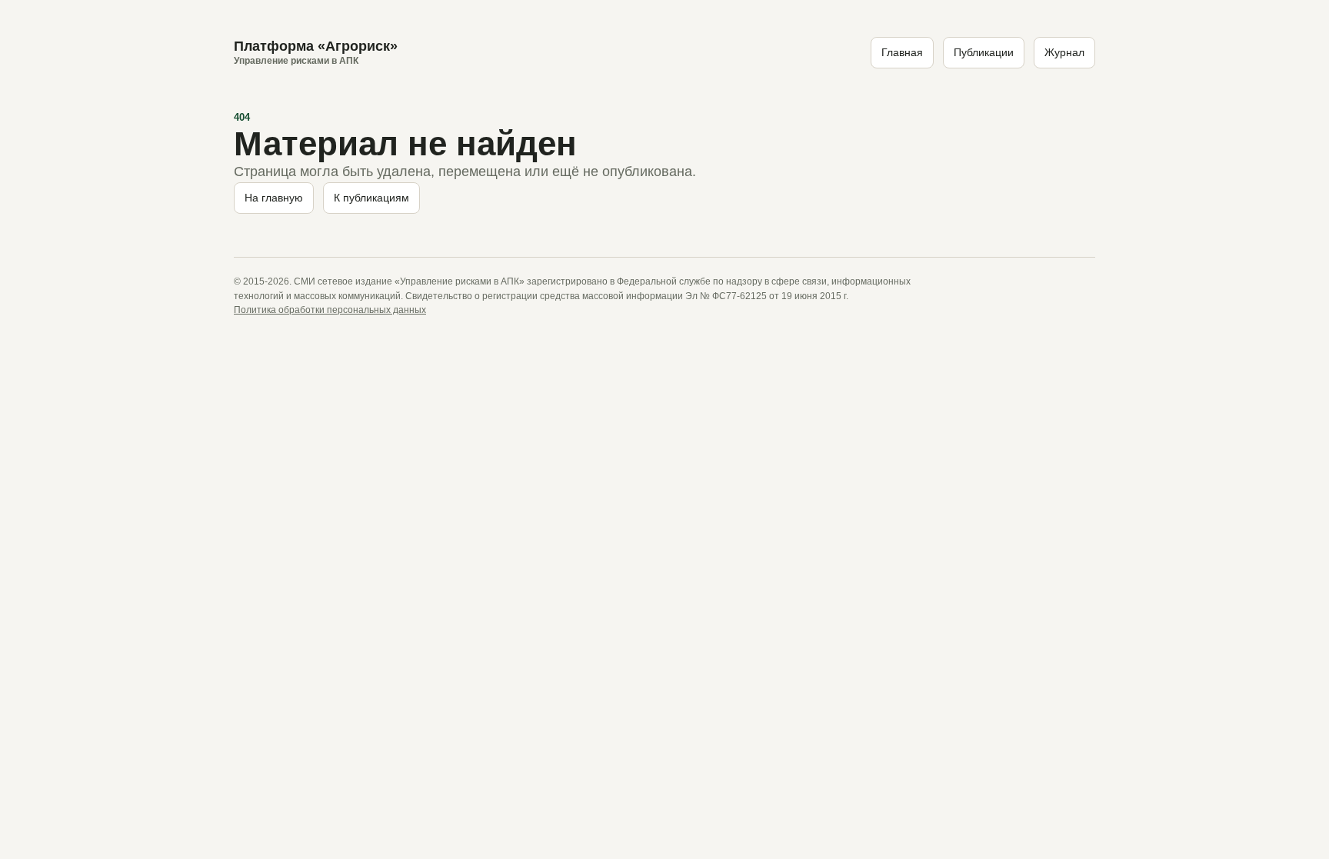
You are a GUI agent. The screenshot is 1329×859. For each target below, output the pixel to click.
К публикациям (371, 197)
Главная (902, 52)
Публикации (984, 52)
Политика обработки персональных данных (330, 310)
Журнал (1064, 52)
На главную (274, 197)
